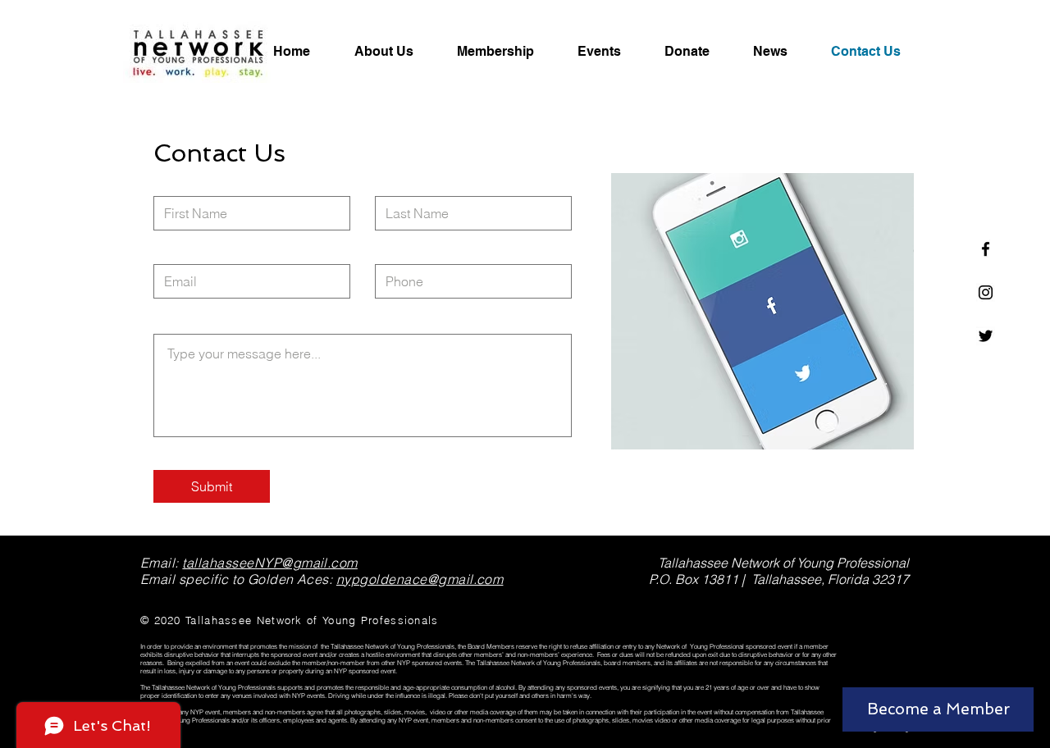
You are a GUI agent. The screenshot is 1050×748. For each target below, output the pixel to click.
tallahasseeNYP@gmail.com (270, 562)
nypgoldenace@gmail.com (420, 579)
